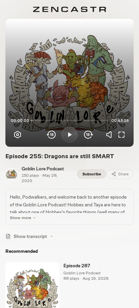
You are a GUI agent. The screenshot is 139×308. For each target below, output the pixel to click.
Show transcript (30, 236)
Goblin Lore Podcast (43, 168)
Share (123, 174)
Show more (20, 217)
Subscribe (91, 174)
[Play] (69, 135)
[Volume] (110, 134)
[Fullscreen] (121, 134)
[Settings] (17, 134)
